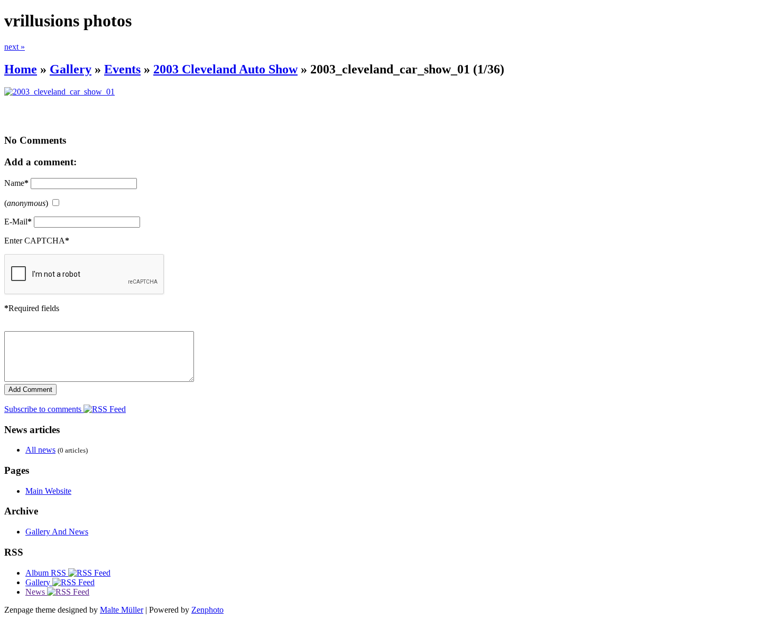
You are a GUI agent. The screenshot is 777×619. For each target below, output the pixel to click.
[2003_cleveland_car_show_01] (59, 91)
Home (20, 69)
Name (16, 183)
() (26, 203)
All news (40, 449)
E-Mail (18, 221)
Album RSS (46, 572)
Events (122, 69)
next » (14, 46)
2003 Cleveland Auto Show (225, 69)
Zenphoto (207, 609)
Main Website (48, 490)
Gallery (70, 69)
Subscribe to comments (44, 409)
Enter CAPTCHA (36, 240)
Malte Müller (121, 609)
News (36, 591)
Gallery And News (56, 531)
